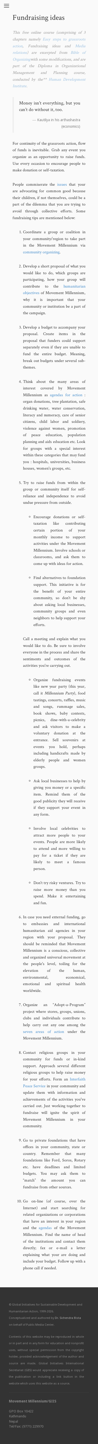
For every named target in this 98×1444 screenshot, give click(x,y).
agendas (45, 1228)
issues (62, 184)
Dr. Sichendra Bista (68, 1318)
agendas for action (66, 395)
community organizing (41, 252)
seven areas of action (43, 1031)
